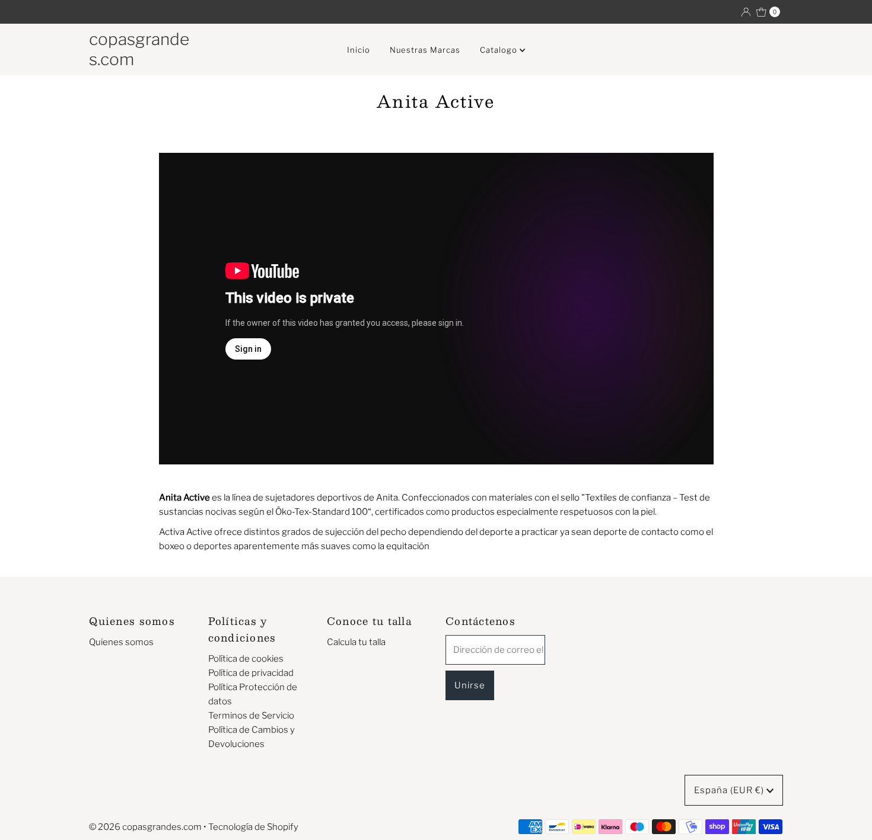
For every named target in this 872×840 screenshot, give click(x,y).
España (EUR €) (730, 790)
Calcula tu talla (356, 642)
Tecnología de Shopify (253, 827)
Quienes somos (121, 642)
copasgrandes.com (139, 49)
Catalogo (500, 49)
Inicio (358, 49)
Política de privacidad (251, 673)
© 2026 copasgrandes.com (145, 827)
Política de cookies (246, 658)
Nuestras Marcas (425, 49)
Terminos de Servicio (251, 715)
